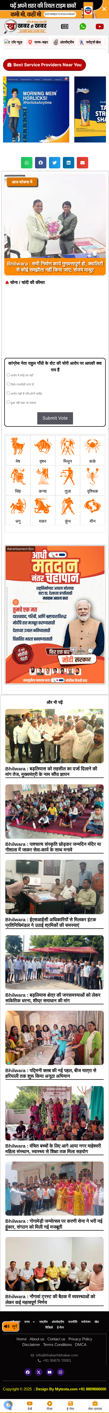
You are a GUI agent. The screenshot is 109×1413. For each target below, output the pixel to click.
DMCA (80, 1344)
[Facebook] (28, 1372)
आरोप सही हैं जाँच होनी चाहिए (26, 393)
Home (21, 1339)
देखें (30, 1409)
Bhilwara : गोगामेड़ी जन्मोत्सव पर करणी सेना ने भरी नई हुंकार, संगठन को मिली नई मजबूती (53, 1224)
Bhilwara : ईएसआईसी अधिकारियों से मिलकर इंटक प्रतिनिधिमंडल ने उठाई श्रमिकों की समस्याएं (50, 922)
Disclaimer (31, 1344)
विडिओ (49, 1327)
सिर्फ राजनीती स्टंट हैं (22, 384)
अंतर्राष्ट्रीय (58, 1322)
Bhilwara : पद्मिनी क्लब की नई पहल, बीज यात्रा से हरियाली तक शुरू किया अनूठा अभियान (50, 1073)
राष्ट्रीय (43, 1322)
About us (37, 1339)
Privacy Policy (80, 1339)
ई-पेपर (60, 1327)
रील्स (49, 1409)
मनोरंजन (85, 1322)
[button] (26, 162)
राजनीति (72, 1322)
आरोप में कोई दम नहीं (21, 375)
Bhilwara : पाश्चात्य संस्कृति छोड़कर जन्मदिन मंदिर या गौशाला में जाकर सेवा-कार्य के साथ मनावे (53, 847)
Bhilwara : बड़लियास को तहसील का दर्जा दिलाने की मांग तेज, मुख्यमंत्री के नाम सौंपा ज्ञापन (51, 771)
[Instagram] (60, 1372)
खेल (97, 1322)
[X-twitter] (39, 1372)
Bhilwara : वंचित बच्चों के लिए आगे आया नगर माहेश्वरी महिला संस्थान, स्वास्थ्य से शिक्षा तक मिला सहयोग (53, 1148)
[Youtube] (49, 1372)
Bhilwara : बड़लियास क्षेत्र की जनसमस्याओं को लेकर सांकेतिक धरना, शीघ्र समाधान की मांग (52, 998)
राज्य (27, 1322)
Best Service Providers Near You (47, 64)
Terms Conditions (57, 1344)
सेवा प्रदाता (95, 1409)
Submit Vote (55, 418)
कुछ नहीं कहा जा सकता (23, 403)
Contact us (56, 1339)
